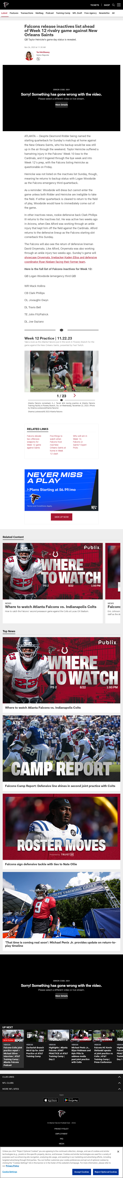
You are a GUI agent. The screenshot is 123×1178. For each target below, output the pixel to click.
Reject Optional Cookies (106, 1172)
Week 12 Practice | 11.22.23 (48, 338)
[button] (61, 105)
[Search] (113, 5)
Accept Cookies (81, 1172)
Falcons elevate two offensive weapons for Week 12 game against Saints (34, 442)
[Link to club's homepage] (6, 3)
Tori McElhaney (43, 52)
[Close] (118, 1151)
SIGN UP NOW (62, 517)
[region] (61, 1162)
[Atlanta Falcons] (61, 1114)
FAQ (61, 1139)
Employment (62, 1134)
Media (61, 1144)
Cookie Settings (9, 1171)
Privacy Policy (61, 1129)
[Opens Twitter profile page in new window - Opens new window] (38, 59)
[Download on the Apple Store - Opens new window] (50, 1100)
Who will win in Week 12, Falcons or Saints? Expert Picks (80, 442)
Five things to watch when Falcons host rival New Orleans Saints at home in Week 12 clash (58, 445)
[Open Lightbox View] (61, 383)
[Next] (74, 395)
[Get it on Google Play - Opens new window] (71, 1101)
